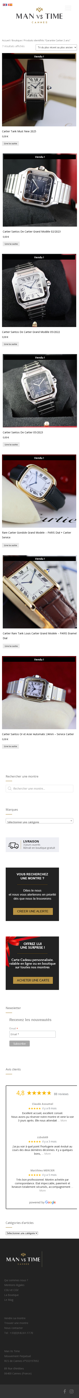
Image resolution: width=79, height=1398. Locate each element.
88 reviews (61, 1094)
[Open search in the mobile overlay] (39, 788)
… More (62, 1120)
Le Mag (8, 1299)
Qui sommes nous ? (16, 1280)
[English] (4, 4)
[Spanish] (11, 4)
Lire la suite (10, 143)
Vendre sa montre (15, 1318)
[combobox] (39, 820)
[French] (7, 4)
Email (13, 1028)
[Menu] (68, 8)
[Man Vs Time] (39, 29)
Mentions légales (14, 1285)
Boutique (17, 40)
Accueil (6, 40)
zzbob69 (42, 1137)
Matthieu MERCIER (42, 1170)
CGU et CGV (11, 1290)
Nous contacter (13, 1328)
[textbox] (39, 822)
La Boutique (11, 1295)
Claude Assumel (42, 1104)
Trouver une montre (16, 1323)
